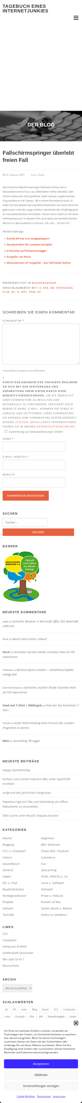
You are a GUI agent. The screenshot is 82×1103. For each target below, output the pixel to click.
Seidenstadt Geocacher (18, 953)
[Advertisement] (41, 67)
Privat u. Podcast (52, 896)
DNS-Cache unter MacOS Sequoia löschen (31, 815)
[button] (76, 1023)
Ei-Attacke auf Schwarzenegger (27, 251)
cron (7, 1016)
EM (52, 288)
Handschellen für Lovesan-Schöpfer (30, 244)
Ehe (46, 288)
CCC (5, 934)
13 (39, 288)
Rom (32, 292)
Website (9, 474)
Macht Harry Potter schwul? (29, 639)
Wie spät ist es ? (13, 959)
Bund (45, 1009)
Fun (43, 864)
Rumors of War (51, 902)
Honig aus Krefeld (14, 946)
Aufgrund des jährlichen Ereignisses (27, 793)
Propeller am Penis (19, 257)
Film (6, 292)
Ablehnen (41, 1075)
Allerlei (7, 838)
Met (24, 292)
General (8, 870)
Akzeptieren (41, 1064)
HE (13, 292)
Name (8, 438)
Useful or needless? (54, 915)
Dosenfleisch (11, 864)
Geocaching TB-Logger (26, 741)
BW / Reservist (50, 844)
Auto (24, 1009)
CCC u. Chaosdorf (14, 851)
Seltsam (8, 908)
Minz (6, 741)
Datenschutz (44, 1096)
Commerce (48, 857)
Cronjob (20, 1016)
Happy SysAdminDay (16, 770)
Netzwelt (47, 889)
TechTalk (8, 915)
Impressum (59, 1096)
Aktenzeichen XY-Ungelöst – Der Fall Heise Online (39, 263)
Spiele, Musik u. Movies (56, 908)
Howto (7, 876)
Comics (7, 857)
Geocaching (49, 870)
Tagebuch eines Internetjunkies (25, 8)
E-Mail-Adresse (16, 457)
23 (6, 1009)
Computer (69, 1009)
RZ (39, 292)
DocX (41, 175)
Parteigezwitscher (14, 896)
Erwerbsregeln (56, 1016)
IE (18, 292)
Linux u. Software (52, 883)
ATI (14, 1009)
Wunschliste (11, 966)
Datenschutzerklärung (56, 426)
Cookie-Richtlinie (26, 1096)
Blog (34, 1009)
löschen (22, 422)
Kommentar (13, 320)
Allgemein (47, 838)
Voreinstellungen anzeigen (41, 1086)
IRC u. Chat (10, 883)
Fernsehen (64, 288)
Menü (75, 17)
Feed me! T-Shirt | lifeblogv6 (22, 705)
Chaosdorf (9, 940)
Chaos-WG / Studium (55, 851)
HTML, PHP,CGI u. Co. (54, 876)
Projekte (8, 902)
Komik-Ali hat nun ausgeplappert (28, 238)
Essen (73, 1016)
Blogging (8, 844)
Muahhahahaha (44, 283)
